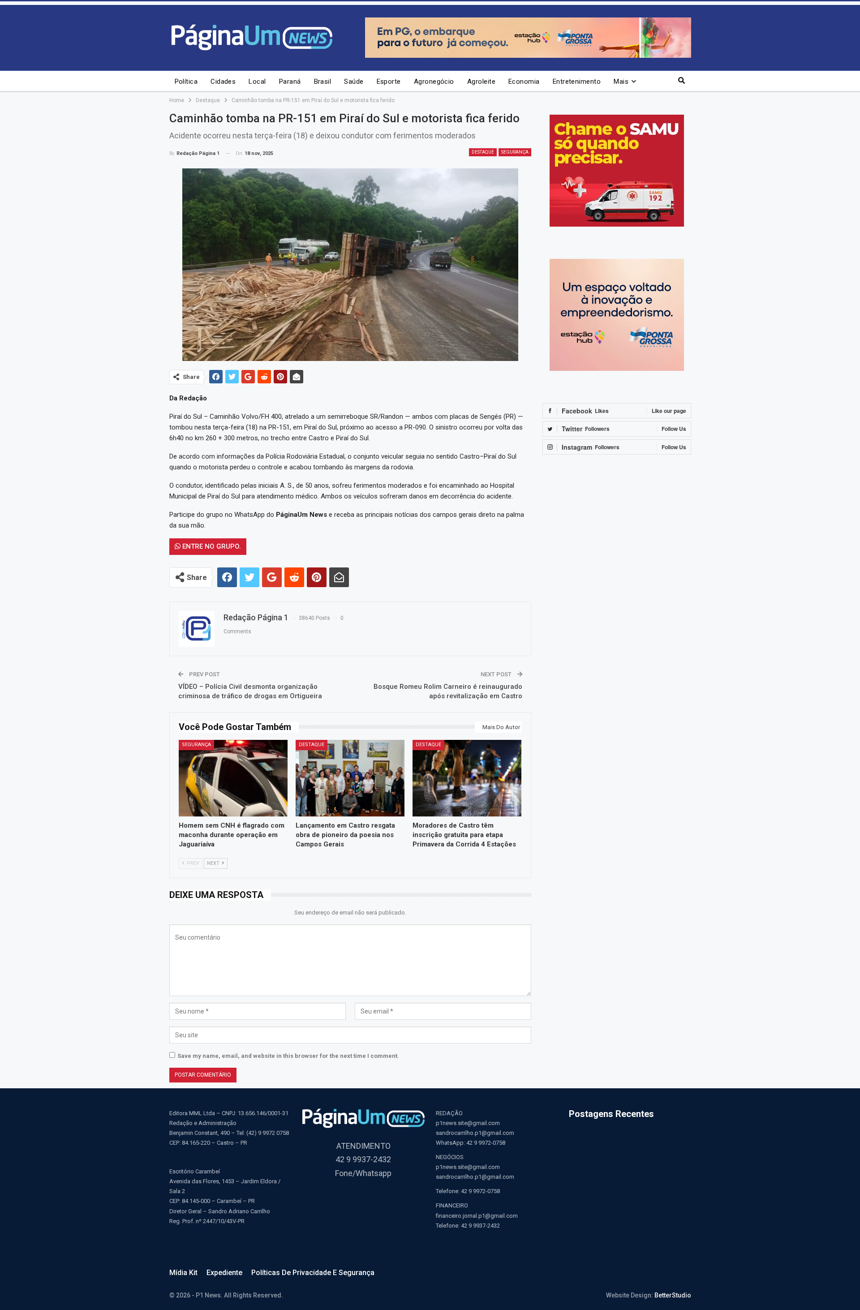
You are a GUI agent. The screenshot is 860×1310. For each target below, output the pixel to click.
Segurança (515, 152)
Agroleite (481, 81)
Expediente (224, 1272)
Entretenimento (577, 81)
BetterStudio (672, 1295)
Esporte (389, 81)
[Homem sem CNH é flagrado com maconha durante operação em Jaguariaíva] (233, 778)
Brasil (322, 81)
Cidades (223, 81)
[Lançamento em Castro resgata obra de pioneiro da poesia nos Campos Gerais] (350, 778)
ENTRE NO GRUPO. (211, 546)
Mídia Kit (183, 1272)
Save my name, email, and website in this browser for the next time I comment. (288, 1055)
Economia (524, 81)
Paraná (290, 81)
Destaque (483, 152)
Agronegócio (434, 81)
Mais (621, 81)
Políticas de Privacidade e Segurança (312, 1272)
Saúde (353, 81)
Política (186, 81)
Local (257, 81)
